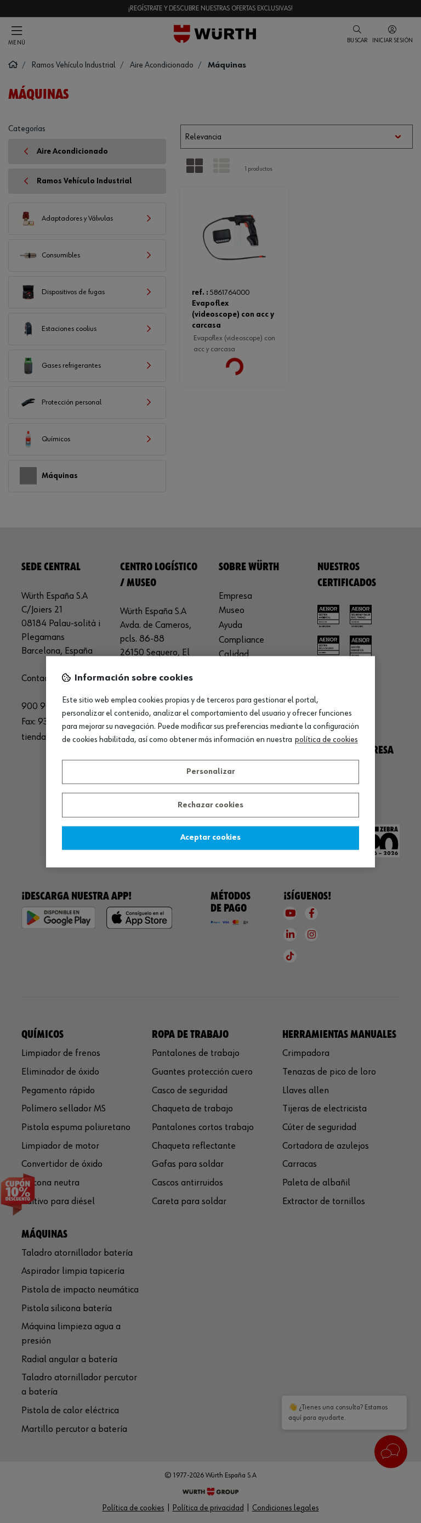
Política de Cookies (326, 739)
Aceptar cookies (210, 838)
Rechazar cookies (210, 805)
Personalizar (210, 772)
